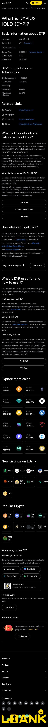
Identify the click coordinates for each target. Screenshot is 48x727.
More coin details (36, 52)
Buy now (28, 43)
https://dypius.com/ (26, 110)
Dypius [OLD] (31, 8)
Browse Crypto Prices (16, 8)
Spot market (16, 309)
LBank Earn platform (19, 324)
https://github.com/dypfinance (30, 124)
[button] (40, 711)
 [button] (27, 3)
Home (4, 8)
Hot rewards (20, 240)
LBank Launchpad (12, 250)
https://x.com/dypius (26, 119)
